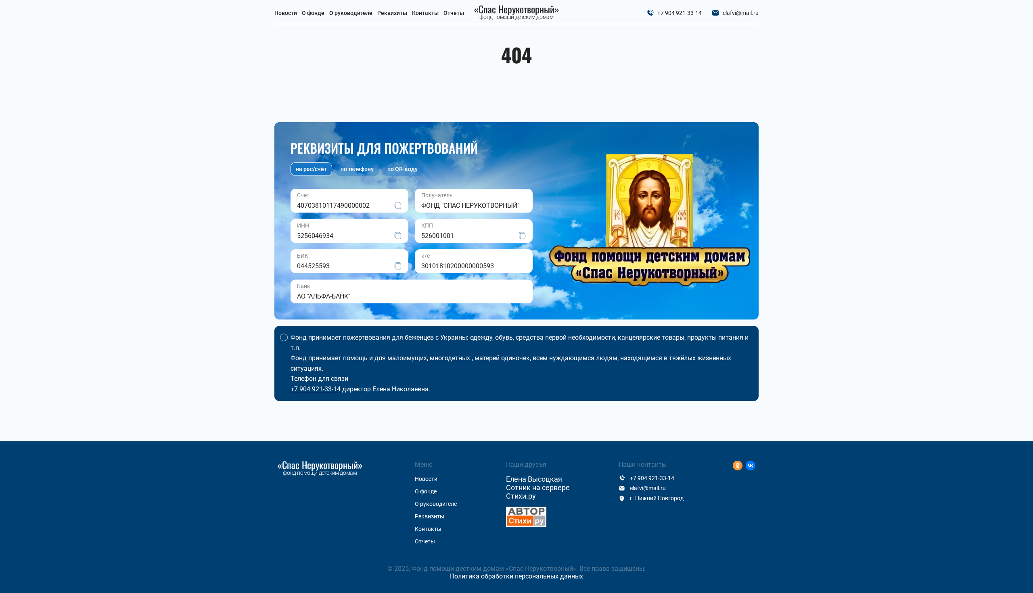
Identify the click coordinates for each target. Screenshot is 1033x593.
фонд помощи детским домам (516, 12)
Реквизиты (392, 13)
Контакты (425, 13)
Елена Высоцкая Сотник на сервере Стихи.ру (538, 487)
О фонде (313, 13)
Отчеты (453, 13)
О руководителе (350, 13)
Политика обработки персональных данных (516, 576)
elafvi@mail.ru (741, 13)
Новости (285, 13)
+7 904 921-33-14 (679, 13)
